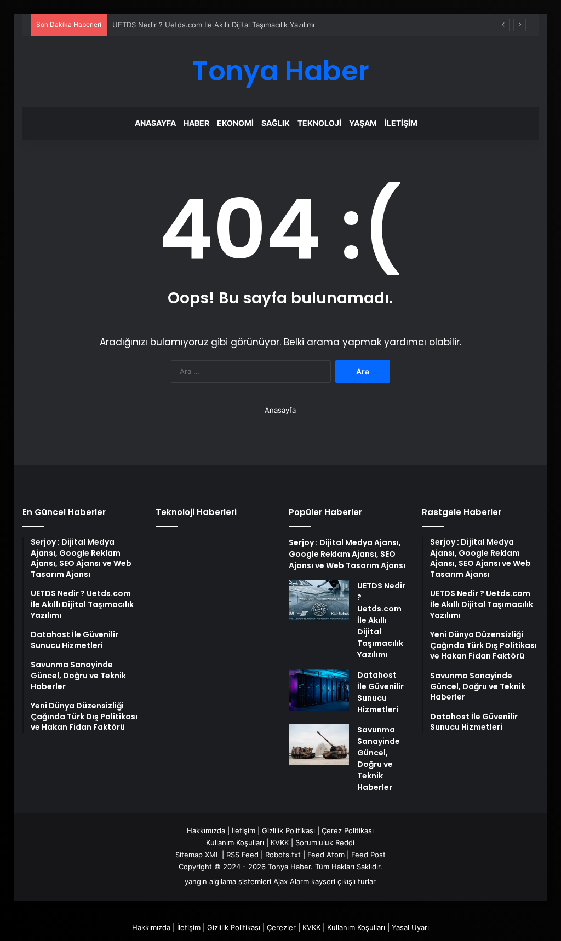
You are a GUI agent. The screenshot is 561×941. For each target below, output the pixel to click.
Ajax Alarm (291, 881)
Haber (196, 123)
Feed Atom (326, 854)
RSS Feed (242, 854)
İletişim (401, 123)
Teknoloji (319, 123)
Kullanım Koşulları (235, 842)
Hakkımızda (206, 830)
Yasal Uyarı (410, 927)
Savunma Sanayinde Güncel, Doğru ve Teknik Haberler (378, 758)
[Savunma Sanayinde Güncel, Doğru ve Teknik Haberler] (319, 744)
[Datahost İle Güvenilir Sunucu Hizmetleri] (319, 690)
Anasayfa (155, 123)
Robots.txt (283, 854)
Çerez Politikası (348, 830)
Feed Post (368, 854)
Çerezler (281, 927)
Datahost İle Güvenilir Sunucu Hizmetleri (380, 692)
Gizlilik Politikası (288, 830)
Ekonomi (235, 123)
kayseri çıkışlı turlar (343, 881)
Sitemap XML (197, 854)
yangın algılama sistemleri (228, 881)
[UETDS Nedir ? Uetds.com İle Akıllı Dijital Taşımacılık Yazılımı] (319, 600)
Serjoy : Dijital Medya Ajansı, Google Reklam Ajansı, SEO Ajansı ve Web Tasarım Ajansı (347, 554)
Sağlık (275, 123)
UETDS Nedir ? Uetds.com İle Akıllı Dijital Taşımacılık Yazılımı (213, 24)
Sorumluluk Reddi (324, 842)
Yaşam (363, 123)
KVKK (280, 842)
